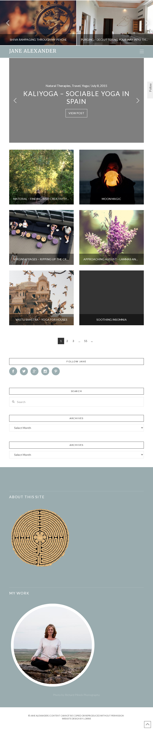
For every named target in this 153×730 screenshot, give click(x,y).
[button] (142, 51)
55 (85, 341)
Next (144, 23)
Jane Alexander (32, 51)
